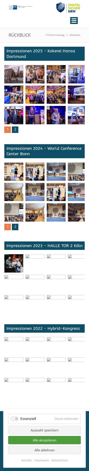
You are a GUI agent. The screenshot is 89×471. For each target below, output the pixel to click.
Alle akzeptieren (44, 440)
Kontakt (26, 460)
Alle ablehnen (45, 450)
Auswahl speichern (45, 430)
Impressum (41, 460)
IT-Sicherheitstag (55, 35)
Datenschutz (60, 460)
